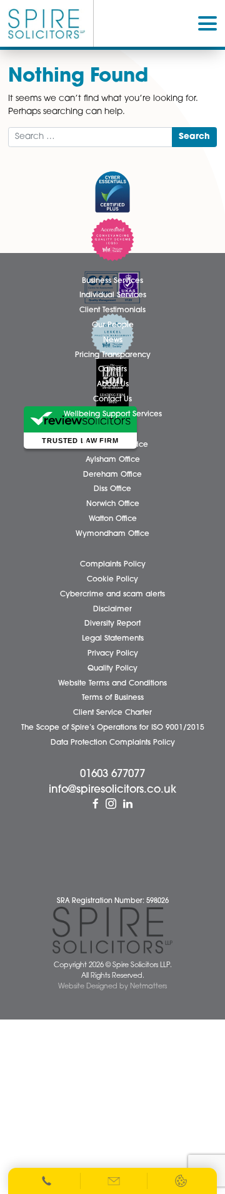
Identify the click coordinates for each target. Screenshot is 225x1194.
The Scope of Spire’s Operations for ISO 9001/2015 (112, 728)
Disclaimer (112, 609)
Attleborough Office (113, 445)
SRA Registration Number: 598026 (113, 901)
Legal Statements (113, 638)
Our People (113, 325)
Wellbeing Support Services (113, 414)
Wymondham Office (112, 534)
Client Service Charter (112, 713)
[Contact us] (114, 1181)
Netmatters (148, 986)
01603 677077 (112, 774)
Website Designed (88, 986)
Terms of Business (113, 698)
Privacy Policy (113, 653)
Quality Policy (113, 668)
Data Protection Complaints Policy (113, 743)
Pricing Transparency (113, 355)
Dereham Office (112, 475)
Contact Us (112, 399)
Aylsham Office (113, 460)
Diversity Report (112, 624)
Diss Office (112, 489)
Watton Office (113, 519)
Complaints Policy (113, 564)
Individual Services (112, 295)
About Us (113, 384)
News (112, 340)
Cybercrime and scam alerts (112, 594)
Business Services (112, 281)
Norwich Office (112, 504)
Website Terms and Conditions (112, 683)
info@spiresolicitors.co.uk (112, 790)
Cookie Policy (112, 579)
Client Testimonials (112, 310)
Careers (112, 369)
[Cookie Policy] (181, 1181)
